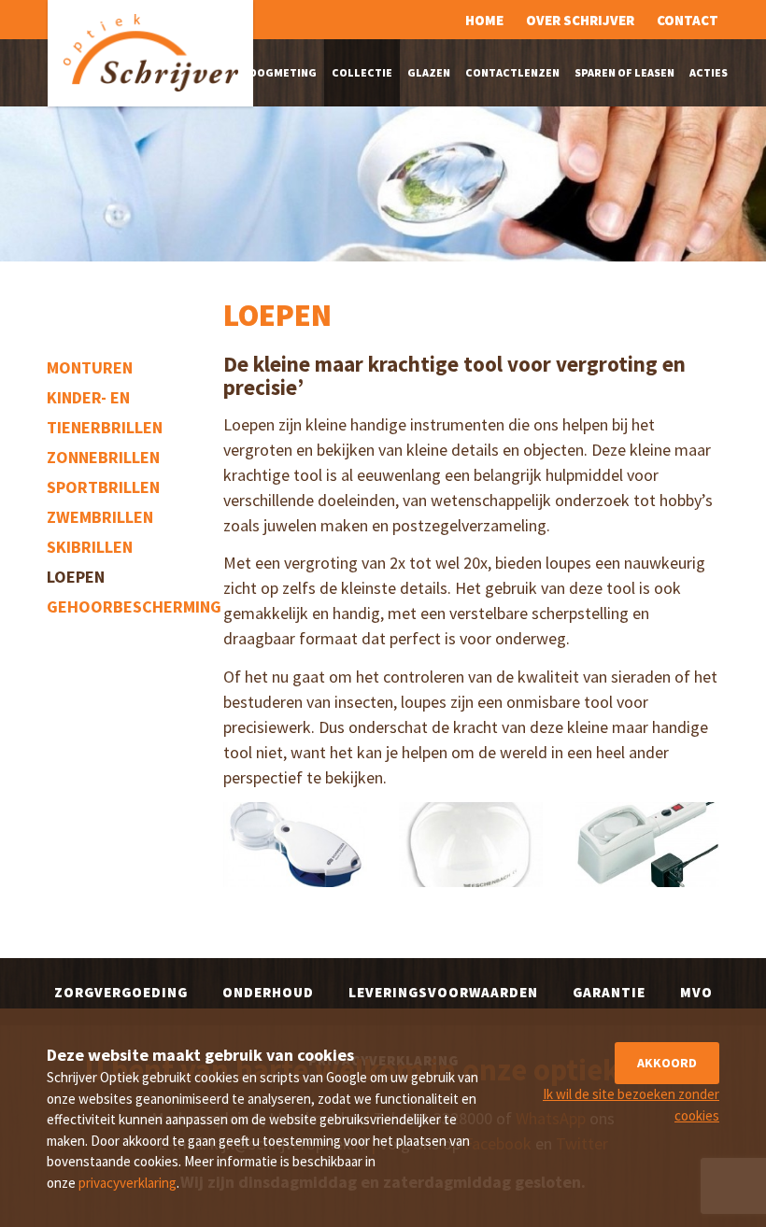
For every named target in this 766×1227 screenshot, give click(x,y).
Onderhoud (268, 992)
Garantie (609, 992)
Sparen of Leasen (624, 72)
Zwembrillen (100, 517)
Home (484, 20)
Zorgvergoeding (121, 992)
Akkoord (667, 1062)
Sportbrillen (103, 487)
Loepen (76, 576)
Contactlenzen (512, 72)
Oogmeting (282, 72)
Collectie (362, 72)
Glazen (428, 72)
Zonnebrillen (103, 457)
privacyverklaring (127, 1183)
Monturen (90, 367)
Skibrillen (90, 546)
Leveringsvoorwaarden (443, 992)
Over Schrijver (580, 20)
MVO (696, 992)
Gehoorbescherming (134, 606)
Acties (708, 72)
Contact (687, 20)
